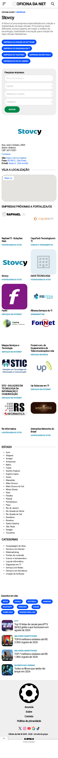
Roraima (10, 520)
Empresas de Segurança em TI (17, 48)
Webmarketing (12, 552)
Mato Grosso (12, 483)
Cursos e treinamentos (16, 558)
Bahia (8, 464)
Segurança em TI (13, 564)
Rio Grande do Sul (14, 514)
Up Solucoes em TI (40, 385)
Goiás (8, 477)
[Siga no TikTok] (38, 728)
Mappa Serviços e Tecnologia (10, 346)
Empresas (20, 12)
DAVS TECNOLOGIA (40, 275)
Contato (29, 716)
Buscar (12, 109)
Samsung (47, 602)
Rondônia (10, 517)
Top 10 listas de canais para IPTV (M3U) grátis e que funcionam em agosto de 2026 (31, 627)
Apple (5, 602)
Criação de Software (15, 574)
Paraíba (9, 495)
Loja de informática (14, 561)
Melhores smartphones (25, 636)
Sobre (29, 711)
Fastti (4, 310)
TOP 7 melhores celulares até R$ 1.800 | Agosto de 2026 (31, 655)
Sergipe (9, 529)
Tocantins (10, 533)
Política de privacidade (29, 720)
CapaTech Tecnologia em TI (43, 239)
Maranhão (10, 480)
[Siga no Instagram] (24, 728)
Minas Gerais (12, 489)
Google (18, 602)
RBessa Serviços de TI (41, 310)
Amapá (9, 458)
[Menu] (5, 4)
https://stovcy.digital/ (16, 158)
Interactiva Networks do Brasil (42, 430)
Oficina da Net (8, 12)
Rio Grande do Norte (15, 511)
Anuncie (29, 707)
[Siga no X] (20, 728)
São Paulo (10, 526)
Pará (8, 492)
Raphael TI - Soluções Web (12, 239)
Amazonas (10, 461)
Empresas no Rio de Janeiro (16, 61)
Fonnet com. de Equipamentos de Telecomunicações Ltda (42, 348)
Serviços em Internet (15, 549)
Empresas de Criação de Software (19, 42)
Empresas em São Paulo (40, 55)
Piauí (8, 505)
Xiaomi (36, 607)
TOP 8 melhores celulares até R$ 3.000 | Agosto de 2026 (31, 641)
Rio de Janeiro (12, 508)
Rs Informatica (9, 428)
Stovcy (5, 275)
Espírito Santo (12, 474)
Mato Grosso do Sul (15, 486)
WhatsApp (7, 607)
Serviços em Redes (14, 567)
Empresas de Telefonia (14, 55)
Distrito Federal (13, 471)
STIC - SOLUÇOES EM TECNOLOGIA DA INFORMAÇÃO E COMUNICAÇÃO (12, 389)
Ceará (8, 468)
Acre (8, 452)
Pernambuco (11, 502)
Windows (23, 607)
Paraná (9, 499)
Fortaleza (6, 154)
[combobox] (29, 86)
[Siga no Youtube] (29, 728)
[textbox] (29, 86)
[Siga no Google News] (33, 728)
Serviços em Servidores (16, 570)
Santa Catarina (12, 523)
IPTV (16, 621)
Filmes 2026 (8, 612)
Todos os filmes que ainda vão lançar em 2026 (29, 670)
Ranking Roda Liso (27, 612)
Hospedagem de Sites (16, 546)
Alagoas (9, 455)
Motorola (32, 602)
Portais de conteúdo (15, 555)
